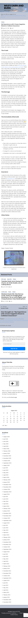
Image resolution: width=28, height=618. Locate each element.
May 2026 (5, 443)
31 (17, 422)
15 (10, 418)
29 (10, 422)
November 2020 (7, 602)
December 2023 (7, 513)
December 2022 (7, 542)
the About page (13, 397)
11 (20, 416)
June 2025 (5, 470)
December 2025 (7, 455)
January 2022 (6, 568)
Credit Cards (4, 291)
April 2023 (5, 532)
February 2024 (6, 508)
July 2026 (5, 439)
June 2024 (5, 499)
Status (2, 22)
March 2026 (6, 448)
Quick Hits (9, 279)
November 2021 (7, 573)
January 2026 (6, 453)
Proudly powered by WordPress (9, 613)
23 (14, 420)
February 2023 (6, 537)
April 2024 (5, 503)
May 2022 (5, 559)
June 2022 (5, 556)
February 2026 (6, 451)
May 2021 (5, 587)
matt (12, 28)
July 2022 (5, 554)
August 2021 (6, 580)
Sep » (6, 425)
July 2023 (5, 525)
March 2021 (6, 592)
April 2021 (5, 590)
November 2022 (7, 544)
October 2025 (6, 460)
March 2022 (6, 563)
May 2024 (5, 501)
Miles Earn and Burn (14, 7)
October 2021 (6, 575)
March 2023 (6, 535)
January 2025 (6, 482)
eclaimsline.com (11, 178)
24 (17, 420)
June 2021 (5, 585)
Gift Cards (3, 279)
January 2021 (6, 597)
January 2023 (6, 539)
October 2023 (6, 518)
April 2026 (5, 446)
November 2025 (7, 458)
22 (10, 420)
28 (7, 422)
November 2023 (7, 515)
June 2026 (5, 441)
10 (17, 416)
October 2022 (6, 547)
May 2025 (5, 472)
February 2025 (6, 479)
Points (9, 291)
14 (7, 418)
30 (14, 422)
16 (14, 418)
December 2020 (7, 599)
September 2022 (7, 549)
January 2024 (6, 511)
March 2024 (6, 506)
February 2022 (6, 566)
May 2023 (5, 530)
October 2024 (6, 489)
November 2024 (7, 487)
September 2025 (7, 463)
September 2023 (7, 520)
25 (20, 420)
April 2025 (5, 475)
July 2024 (5, 496)
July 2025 (5, 467)
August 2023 (6, 523)
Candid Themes (14, 614)
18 (20, 418)
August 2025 (6, 465)
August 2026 (6, 436)
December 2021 (7, 570)
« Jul (3, 425)
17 (17, 418)
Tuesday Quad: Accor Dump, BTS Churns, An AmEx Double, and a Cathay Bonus (12, 282)
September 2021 (7, 578)
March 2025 (6, 477)
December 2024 (7, 484)
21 (7, 420)
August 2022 (6, 551)
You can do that (11, 394)
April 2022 (5, 561)
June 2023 (5, 527)
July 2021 (5, 582)
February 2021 (6, 594)
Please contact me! (12, 392)
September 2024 (7, 491)
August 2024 (6, 494)
